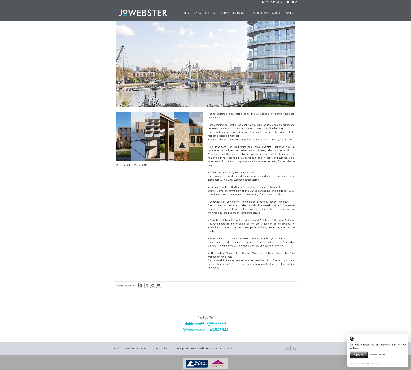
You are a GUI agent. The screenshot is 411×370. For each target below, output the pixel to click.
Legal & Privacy (163, 348)
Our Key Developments (235, 12)
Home (187, 12)
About (276, 12)
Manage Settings (377, 354)
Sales (197, 12)
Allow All (359, 354)
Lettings (210, 12)
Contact (290, 12)
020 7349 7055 (273, 2)
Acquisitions (261, 12)
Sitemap (179, 348)
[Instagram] (296, 2)
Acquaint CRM (224, 348)
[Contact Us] (293, 2)
